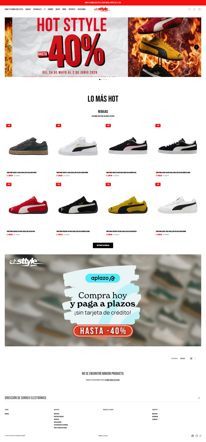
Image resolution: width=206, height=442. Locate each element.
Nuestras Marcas (59, 417)
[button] (183, 358)
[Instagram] (196, 435)
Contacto (56, 419)
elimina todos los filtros (112, 380)
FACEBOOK (154, 419)
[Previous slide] (9, 47)
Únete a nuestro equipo (60, 428)
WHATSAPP (154, 414)
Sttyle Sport (12, 436)
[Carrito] (199, 9)
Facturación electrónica (61, 425)
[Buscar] (189, 9)
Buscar (7, 414)
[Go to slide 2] (102, 79)
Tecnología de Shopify (20, 436)
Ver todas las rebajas (103, 245)
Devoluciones (57, 422)
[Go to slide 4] (106, 79)
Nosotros (56, 414)
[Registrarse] (198, 398)
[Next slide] (196, 47)
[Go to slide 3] (104, 79)
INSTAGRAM (155, 417)
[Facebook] (192, 435)
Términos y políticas (103, 436)
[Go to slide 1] (99, 79)
